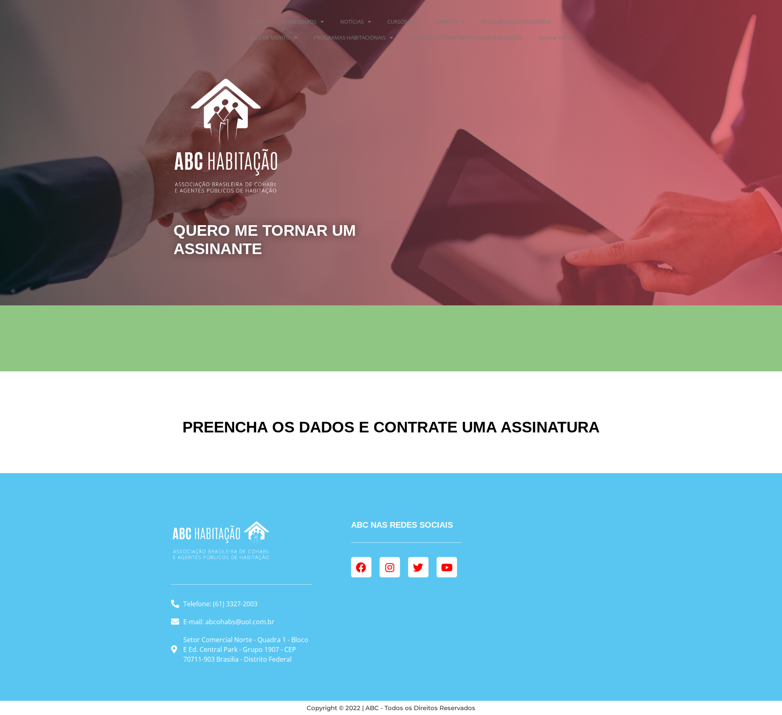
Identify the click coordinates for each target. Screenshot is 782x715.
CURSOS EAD (402, 21)
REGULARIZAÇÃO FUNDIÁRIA (516, 21)
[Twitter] (418, 567)
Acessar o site (555, 37)
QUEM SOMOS (298, 21)
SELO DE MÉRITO (269, 37)
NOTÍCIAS (352, 21)
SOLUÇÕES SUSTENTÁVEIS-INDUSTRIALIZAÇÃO (466, 37)
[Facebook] (361, 567)
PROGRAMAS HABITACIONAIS (350, 37)
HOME (257, 21)
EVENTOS (446, 21)
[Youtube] (447, 567)
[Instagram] (390, 567)
